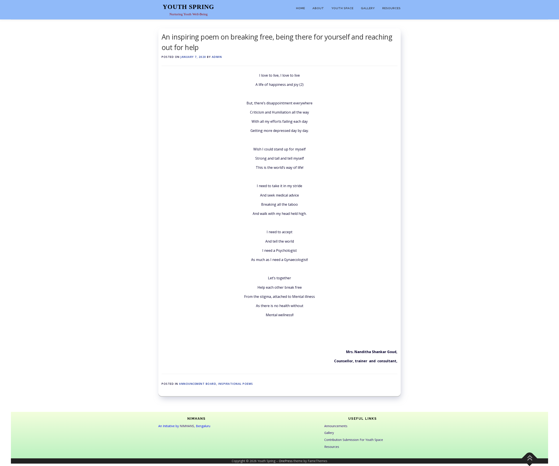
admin (217, 57)
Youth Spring (188, 6)
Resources (391, 8)
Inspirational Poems (235, 384)
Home (300, 8)
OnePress (286, 461)
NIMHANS (187, 426)
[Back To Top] (529, 458)
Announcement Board (197, 384)
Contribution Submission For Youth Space (353, 440)
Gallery (368, 8)
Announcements (335, 426)
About (318, 8)
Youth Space (342, 8)
